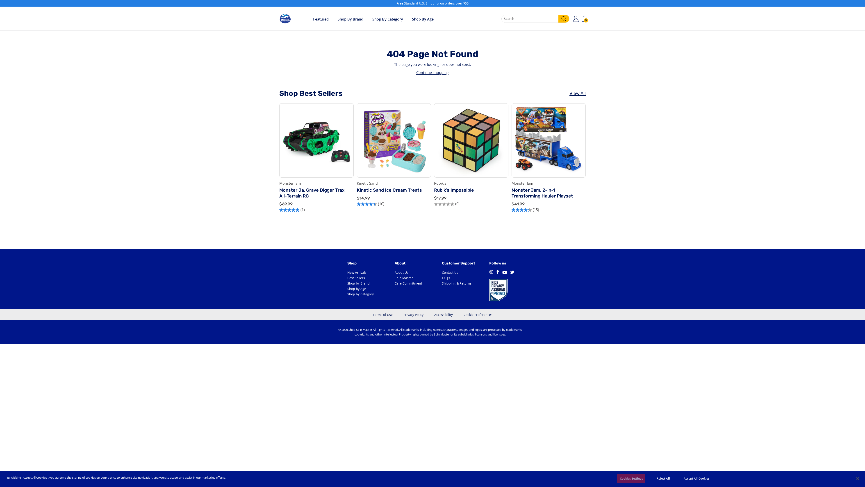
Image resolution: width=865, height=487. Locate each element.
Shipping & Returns (456, 283)
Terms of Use (383, 314)
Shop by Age (356, 289)
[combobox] (535, 19)
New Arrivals (356, 272)
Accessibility (443, 314)
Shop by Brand (350, 19)
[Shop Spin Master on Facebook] (497, 272)
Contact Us (450, 272)
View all (577, 93)
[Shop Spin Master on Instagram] (491, 272)
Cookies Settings (631, 478)
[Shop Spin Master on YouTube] (504, 272)
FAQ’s (446, 278)
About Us (401, 272)
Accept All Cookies (696, 478)
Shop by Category (387, 19)
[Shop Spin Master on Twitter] (512, 272)
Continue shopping (432, 72)
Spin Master (404, 278)
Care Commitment (408, 283)
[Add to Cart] (346, 160)
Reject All (663, 478)
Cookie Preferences (478, 314)
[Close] (858, 478)
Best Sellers (356, 278)
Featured (321, 19)
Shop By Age (423, 19)
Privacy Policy (413, 314)
